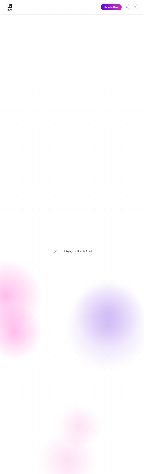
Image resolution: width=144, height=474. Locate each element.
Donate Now (111, 6)
